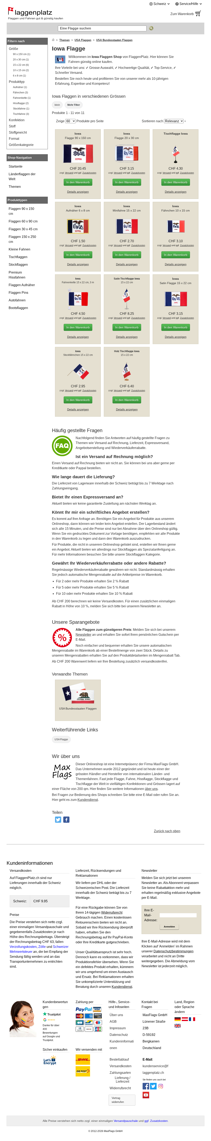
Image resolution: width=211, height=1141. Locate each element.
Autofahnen (17, 300)
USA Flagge (61, 739)
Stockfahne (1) (21, 108)
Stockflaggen (18, 264)
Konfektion (17, 120)
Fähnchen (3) (20, 92)
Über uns (116, 1015)
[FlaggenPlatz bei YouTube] (146, 1097)
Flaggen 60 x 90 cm (23, 221)
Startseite (15, 166)
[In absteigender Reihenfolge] (185, 121)
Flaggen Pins (18, 292)
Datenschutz (119, 1034)
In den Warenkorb (78, 182)
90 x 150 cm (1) (21, 54)
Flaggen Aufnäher (22, 285)
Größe (13, 49)
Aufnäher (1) (20, 87)
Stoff (12, 126)
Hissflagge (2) (21, 103)
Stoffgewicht (18, 132)
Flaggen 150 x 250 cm (22, 239)
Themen (15, 186)
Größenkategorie (21, 145)
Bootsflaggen (18, 308)
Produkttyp (17, 81)
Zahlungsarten (120, 1072)
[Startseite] (53, 40)
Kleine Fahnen (19, 249)
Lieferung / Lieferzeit (122, 1079)
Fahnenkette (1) (22, 97)
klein (57, 104)
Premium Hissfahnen (17, 275)
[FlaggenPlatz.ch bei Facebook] (146, 1088)
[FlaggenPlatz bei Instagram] (160, 1088)
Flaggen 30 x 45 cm (23, 229)
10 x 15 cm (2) (21, 70)
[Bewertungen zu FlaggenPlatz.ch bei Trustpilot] (52, 1015)
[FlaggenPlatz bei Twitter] (153, 1088)
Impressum (118, 1028)
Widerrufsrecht (120, 1088)
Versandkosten (120, 1066)
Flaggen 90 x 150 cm (21, 211)
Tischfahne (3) (21, 114)
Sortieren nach (152, 121)
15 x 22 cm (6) (21, 64)
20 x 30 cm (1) (21, 59)
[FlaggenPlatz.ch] (54, 14)
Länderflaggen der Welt (22, 176)
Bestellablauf (119, 1059)
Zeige (60, 121)
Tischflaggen (18, 257)
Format (14, 138)
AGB (113, 1021)
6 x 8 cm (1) (19, 75)
